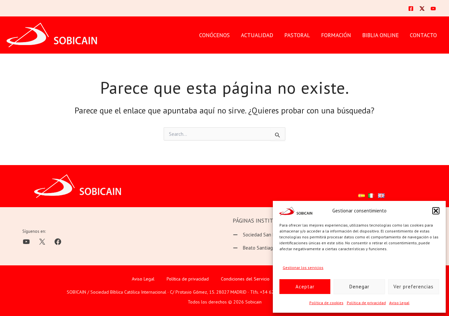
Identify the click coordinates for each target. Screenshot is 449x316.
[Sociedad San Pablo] (258, 235)
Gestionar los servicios (303, 267)
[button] (436, 210)
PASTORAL (297, 35)
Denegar (359, 286)
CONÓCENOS (214, 35)
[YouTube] (433, 8)
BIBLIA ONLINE (380, 35)
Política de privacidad (366, 302)
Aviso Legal (399, 302)
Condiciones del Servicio (245, 279)
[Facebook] (411, 8)
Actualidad (257, 35)
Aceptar (305, 286)
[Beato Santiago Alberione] (265, 248)
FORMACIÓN (336, 35)
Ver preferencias (413, 286)
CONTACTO (423, 35)
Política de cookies (326, 302)
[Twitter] (422, 8)
